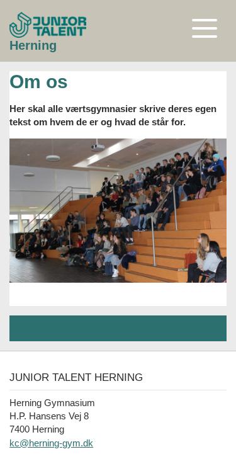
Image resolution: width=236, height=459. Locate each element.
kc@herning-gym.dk (51, 443)
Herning (33, 45)
